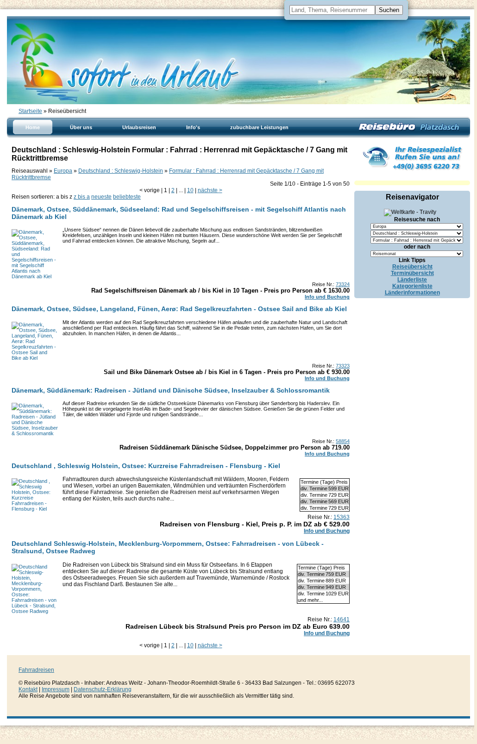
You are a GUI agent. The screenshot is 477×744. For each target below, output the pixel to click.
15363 (341, 517)
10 (190, 190)
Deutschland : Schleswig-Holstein (120, 171)
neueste (101, 197)
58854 (343, 441)
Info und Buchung (327, 297)
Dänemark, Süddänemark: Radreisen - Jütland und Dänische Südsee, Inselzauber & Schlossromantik (171, 390)
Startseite (30, 111)
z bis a (82, 197)
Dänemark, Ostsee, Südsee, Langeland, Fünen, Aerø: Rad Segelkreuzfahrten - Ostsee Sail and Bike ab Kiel (179, 309)
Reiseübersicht (412, 266)
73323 (343, 366)
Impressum (55, 689)
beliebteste (127, 197)
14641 (341, 619)
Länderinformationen (412, 292)
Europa (63, 171)
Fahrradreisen (36, 670)
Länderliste (412, 279)
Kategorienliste (412, 286)
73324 (343, 284)
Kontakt (28, 689)
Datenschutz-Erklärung (103, 689)
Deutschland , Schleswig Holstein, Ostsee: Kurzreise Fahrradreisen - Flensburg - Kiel (146, 465)
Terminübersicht (412, 273)
